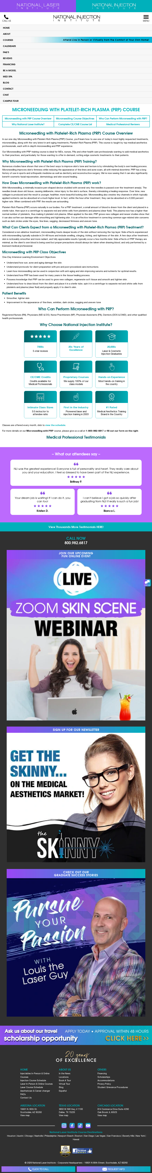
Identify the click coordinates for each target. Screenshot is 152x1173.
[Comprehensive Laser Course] (38, 6)
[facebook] (82, 1151)
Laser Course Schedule (31, 1087)
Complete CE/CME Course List (75, 124)
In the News (64, 1073)
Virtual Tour (64, 1084)
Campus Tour (11, 100)
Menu (146, 20)
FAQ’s (6, 52)
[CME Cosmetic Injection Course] (114, 6)
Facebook (72, 1125)
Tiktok (80, 1125)
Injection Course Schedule (33, 1080)
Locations (64, 1077)
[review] (40, 343)
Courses (8, 40)
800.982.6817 (76, 542)
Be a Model (9, 70)
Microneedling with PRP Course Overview (28, 118)
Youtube (88, 1125)
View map (25, 1115)
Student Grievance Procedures (113, 1087)
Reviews (7, 58)
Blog (6, 82)
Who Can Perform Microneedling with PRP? (123, 118)
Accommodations (106, 1080)
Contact (8, 88)
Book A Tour (65, 1080)
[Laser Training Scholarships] (76, 1035)
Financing (9, 64)
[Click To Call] (38, 1169)
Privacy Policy (104, 1084)
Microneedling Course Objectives (75, 118)
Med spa (7, 76)
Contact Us (26, 1098)
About (6, 33)
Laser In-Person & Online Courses (36, 1084)
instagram (64, 1125)
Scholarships (104, 1077)
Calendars (9, 46)
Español (63, 1091)
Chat (6, 94)
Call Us (6, 20)
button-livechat (147, 582)
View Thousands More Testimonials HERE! (76, 527)
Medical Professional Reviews (123, 124)
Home (6, 27)
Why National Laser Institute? (28, 124)
